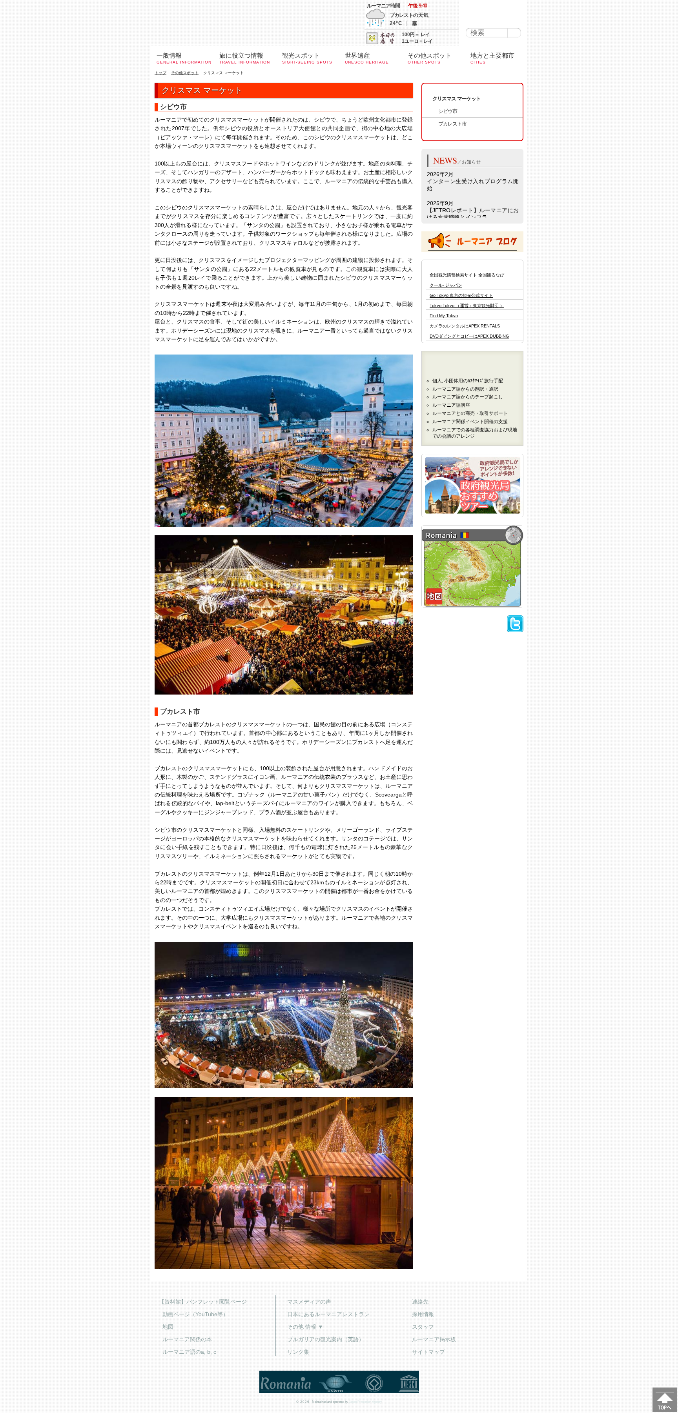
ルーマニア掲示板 (434, 1339)
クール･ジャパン (446, 285)
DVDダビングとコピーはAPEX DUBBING (469, 336)
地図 (167, 1327)
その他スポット (185, 73)
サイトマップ (428, 1352)
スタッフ (423, 1327)
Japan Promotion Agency (365, 1402)
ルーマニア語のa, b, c (189, 1352)
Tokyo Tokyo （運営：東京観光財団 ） (467, 306)
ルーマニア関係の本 (187, 1339)
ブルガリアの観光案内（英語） (325, 1339)
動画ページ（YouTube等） (195, 1314)
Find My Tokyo (444, 316)
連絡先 (420, 1301)
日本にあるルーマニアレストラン (328, 1314)
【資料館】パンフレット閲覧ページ (203, 1301)
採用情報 (423, 1314)
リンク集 (298, 1352)
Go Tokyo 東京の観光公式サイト (461, 295)
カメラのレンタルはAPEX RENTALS (465, 326)
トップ (160, 73)
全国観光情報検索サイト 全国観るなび (467, 275)
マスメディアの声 (309, 1301)
